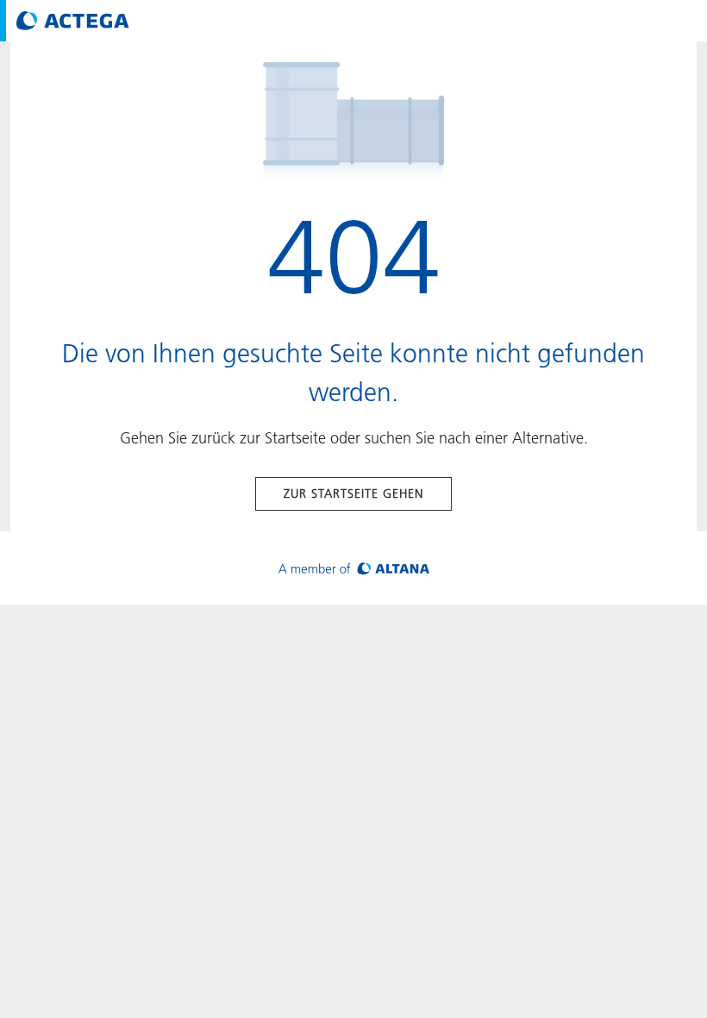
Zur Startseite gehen (353, 493)
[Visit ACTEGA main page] (72, 20)
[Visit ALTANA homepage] (353, 568)
